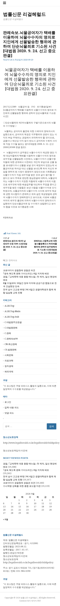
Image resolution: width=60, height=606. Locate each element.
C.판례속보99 (11, 338)
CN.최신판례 (11, 344)
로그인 (8, 402)
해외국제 (9, 371)
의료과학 (9, 360)
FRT (39, 601)
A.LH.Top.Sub (12, 317)
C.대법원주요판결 (13, 322)
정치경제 (9, 366)
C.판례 (8, 333)
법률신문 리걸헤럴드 (24, 14)
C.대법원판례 (11, 328)
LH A (12, 60)
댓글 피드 (9, 413)
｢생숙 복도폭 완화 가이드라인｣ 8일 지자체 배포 (26, 273)
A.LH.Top (9, 306)
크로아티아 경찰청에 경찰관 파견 (19, 270)
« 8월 (5, 519)
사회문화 (9, 355)
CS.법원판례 (10, 349)
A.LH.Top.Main (12, 311)
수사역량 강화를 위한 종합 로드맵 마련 (22, 486)
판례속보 (13, 260)
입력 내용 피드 (12, 407)
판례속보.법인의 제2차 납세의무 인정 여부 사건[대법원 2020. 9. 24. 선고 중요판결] (15, 244)
